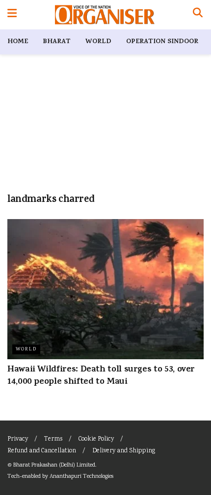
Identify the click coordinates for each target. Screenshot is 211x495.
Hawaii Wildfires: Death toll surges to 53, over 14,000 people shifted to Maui (101, 376)
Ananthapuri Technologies (81, 476)
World (98, 42)
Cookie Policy (96, 439)
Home (17, 42)
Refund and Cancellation (41, 451)
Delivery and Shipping (123, 451)
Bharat (57, 42)
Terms (53, 439)
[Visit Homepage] (105, 15)
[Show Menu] (12, 14)
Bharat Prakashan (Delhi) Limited (54, 465)
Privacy (17, 439)
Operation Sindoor (162, 42)
